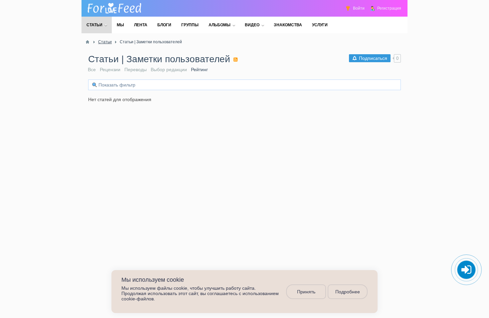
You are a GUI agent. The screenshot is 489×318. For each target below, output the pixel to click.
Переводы (135, 69)
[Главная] (87, 42)
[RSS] (235, 59)
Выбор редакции (169, 69)
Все (92, 69)
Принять (306, 291)
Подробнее (347, 291)
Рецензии (110, 69)
